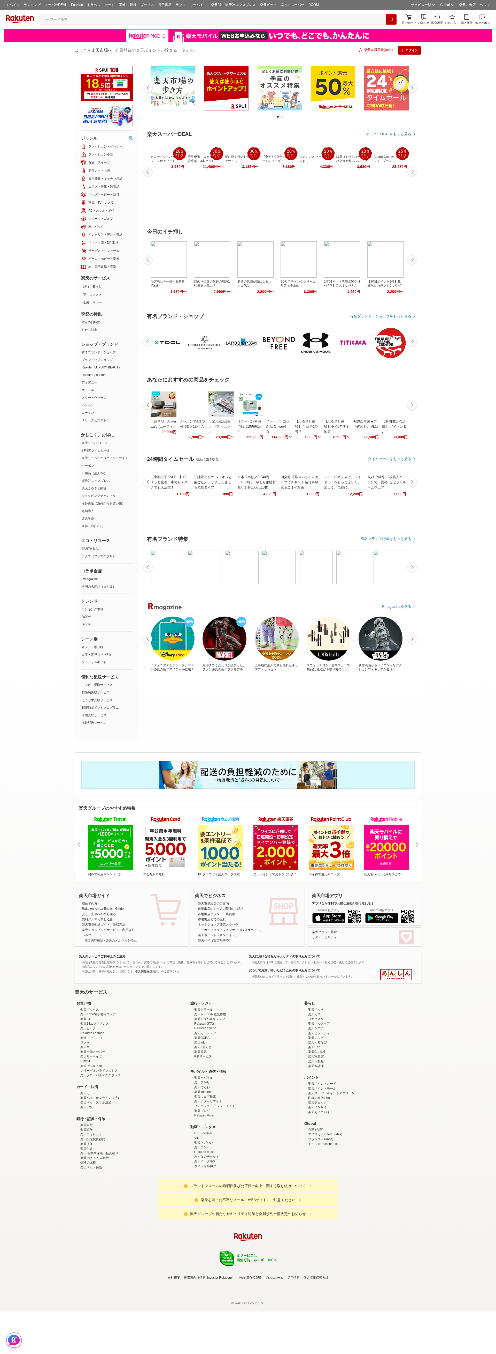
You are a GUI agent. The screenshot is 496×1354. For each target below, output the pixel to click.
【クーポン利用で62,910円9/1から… (249, 426)
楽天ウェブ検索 (205, 1142)
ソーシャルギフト (94, 662)
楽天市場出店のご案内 (213, 903)
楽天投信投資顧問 (92, 1184)
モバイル (13, 5)
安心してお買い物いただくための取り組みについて (284, 970)
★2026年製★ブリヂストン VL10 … (365, 426)
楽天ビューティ (319, 1078)
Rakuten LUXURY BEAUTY (101, 367)
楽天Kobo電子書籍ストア (98, 1059)
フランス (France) (320, 1184)
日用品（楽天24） (94, 473)
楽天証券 (86, 1175)
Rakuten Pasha (319, 1143)
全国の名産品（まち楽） (99, 586)
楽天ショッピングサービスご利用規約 (108, 930)
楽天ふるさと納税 (94, 488)
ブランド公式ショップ (97, 360)
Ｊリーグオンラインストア (99, 1116)
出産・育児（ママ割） (97, 654)
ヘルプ (485, 5)
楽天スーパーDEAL (95, 443)
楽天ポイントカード (322, 1129)
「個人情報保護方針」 (147, 971)
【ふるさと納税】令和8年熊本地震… (336, 426)
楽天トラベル (203, 1055)
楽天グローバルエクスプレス (100, 1120)
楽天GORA (202, 1083)
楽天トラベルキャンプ (209, 1064)
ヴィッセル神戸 (205, 1211)
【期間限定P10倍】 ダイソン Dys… (394, 426)
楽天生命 (86, 1194)
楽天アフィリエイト (208, 1146)
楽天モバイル (203, 1123)
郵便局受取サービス (96, 692)
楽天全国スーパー (92, 1097)
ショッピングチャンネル (99, 496)
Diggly (86, 624)
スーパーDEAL (56, 5)
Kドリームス (203, 1102)
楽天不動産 (316, 1106)
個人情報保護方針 (316, 1323)
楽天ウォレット (91, 1179)
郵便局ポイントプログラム (100, 707)
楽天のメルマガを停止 (121, 940)
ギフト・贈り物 (92, 647)
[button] (423, 19)
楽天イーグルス (205, 1206)
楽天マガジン (203, 1188)
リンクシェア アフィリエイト (214, 1151)
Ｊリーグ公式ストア (96, 420)
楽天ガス (314, 1059)
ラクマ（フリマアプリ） (99, 556)
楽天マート (88, 1092)
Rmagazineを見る (396, 606)
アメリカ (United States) (325, 1179)
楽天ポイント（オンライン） (218, 935)
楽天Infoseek (203, 1137)
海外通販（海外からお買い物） (103, 503)
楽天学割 (88, 518)
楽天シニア (316, 1073)
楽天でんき (316, 1055)
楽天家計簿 (316, 1111)
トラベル (93, 5)
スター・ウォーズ (94, 397)
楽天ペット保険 (91, 1213)
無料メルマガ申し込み (97, 919)
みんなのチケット (206, 1202)
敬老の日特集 (91, 322)
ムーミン (88, 413)
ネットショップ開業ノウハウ (218, 924)
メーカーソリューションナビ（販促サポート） (230, 930)
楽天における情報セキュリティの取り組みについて (284, 956)
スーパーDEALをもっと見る (388, 134)
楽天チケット (203, 1192)
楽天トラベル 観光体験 (210, 1059)
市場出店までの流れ (212, 919)
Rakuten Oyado (205, 1073)
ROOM (313, 5)
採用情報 (293, 1323)
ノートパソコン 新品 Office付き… (278, 426)
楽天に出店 (467, 5)
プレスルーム (274, 1323)
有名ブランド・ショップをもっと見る (380, 316)
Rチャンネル (203, 1178)
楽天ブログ (202, 1156)
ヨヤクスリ (316, 1064)
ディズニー (89, 382)
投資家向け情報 (195, 1323)
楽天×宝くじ (203, 1092)
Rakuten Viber (204, 1161)
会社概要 (174, 1323)
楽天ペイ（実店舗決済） (215, 940)
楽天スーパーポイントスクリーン (331, 1138)
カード (110, 5)
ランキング (32, 5)
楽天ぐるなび (317, 1088)
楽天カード (88, 1138)
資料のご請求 (234, 909)
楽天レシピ (316, 1083)
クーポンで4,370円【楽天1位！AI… (192, 426)
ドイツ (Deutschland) (323, 1189)
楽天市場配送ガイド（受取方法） (105, 924)
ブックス (147, 5)
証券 (122, 5)
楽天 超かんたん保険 (94, 1203)
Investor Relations (220, 1323)
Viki (196, 1183)
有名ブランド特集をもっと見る (386, 539)
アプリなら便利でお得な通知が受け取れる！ (343, 903)
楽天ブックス (89, 1055)
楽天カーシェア (205, 1078)
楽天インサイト (319, 1152)
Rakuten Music (204, 1197)
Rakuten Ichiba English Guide (103, 909)
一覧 (129, 138)
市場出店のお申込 (210, 909)
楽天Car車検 (317, 1097)
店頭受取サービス (94, 715)
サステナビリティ (324, 937)
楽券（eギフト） (93, 526)
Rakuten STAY (204, 1069)
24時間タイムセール (96, 450)
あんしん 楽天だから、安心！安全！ (396, 974)
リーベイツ (198, 5)
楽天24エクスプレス (240, 5)
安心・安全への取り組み (99, 914)
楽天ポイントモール (322, 1134)
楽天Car (314, 1092)
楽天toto (200, 1088)
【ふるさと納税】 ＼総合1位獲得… (306, 426)
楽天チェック (317, 1148)
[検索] (391, 19)
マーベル (88, 390)
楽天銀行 (86, 1170)
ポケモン (88, 405)
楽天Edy (86, 1152)
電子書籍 (165, 5)
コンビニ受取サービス (97, 685)
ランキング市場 (92, 609)
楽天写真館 (316, 1102)
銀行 (133, 5)
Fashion (77, 5)
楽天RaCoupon (91, 1111)
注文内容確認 (94, 940)
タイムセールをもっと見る (389, 459)
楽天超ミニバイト (320, 1157)
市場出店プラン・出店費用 (216, 914)
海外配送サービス (94, 722)
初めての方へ (91, 903)
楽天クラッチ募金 (324, 932)
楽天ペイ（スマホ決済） (97, 1148)
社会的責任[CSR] (249, 1323)
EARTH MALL (91, 549)
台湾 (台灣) (315, 1175)
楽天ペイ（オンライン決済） (100, 1143)
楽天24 (216, 5)
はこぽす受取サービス (97, 700)
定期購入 (88, 511)
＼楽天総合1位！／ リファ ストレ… (221, 426)
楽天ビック (268, 5)
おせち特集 (89, 329)
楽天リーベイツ (91, 1102)
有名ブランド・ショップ (99, 352)
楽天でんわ (202, 1132)
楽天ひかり (202, 1127)
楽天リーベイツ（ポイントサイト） (106, 458)
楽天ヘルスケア (319, 1069)
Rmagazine (90, 579)
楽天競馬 (200, 1097)
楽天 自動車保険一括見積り (99, 1198)
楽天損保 (86, 1189)
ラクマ (181, 5)
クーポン (88, 466)
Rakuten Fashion (94, 375)
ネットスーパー (292, 5)
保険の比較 (88, 1208)
